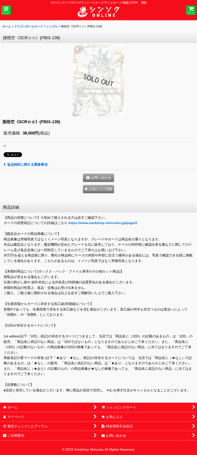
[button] (6, 10)
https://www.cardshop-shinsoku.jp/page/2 (102, 223)
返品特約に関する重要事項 (27, 164)
